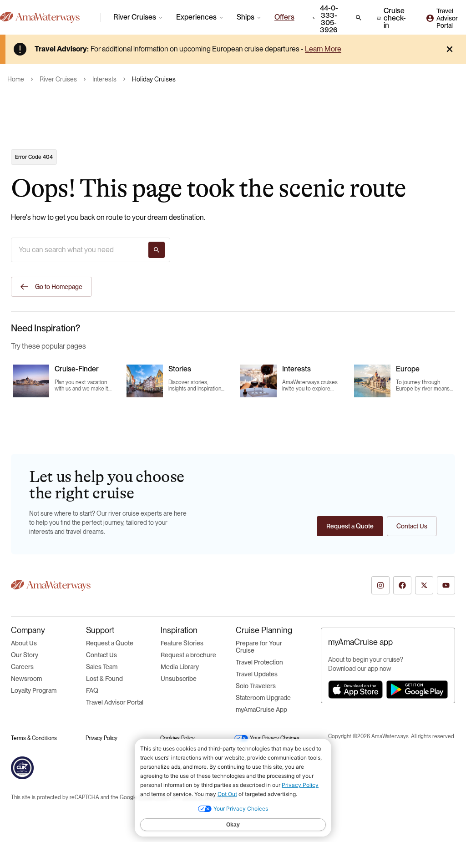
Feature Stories (182, 643)
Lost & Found (104, 678)
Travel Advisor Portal (114, 702)
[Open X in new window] (424, 585)
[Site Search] (359, 18)
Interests (104, 79)
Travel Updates (257, 674)
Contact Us (101, 655)
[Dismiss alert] (449, 49)
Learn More (323, 49)
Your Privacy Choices (274, 738)
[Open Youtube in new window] (446, 585)
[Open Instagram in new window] (380, 585)
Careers (22, 666)
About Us (24, 643)
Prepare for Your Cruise (259, 647)
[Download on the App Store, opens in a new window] (355, 689)
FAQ (92, 690)
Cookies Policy (177, 738)
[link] (284, 17)
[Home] (46, 17)
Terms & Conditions (34, 738)
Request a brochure (188, 655)
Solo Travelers (256, 686)
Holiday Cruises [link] (154, 79)
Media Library (180, 666)
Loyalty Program (33, 690)
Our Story (24, 655)
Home (15, 79)
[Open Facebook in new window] (402, 585)
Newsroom (26, 678)
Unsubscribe (179, 678)
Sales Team (101, 666)
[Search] (156, 250)
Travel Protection (259, 662)
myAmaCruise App (261, 709)
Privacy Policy (101, 738)
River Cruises (58, 79)
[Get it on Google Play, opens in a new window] (417, 689)
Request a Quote (109, 643)
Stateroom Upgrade (263, 697)
